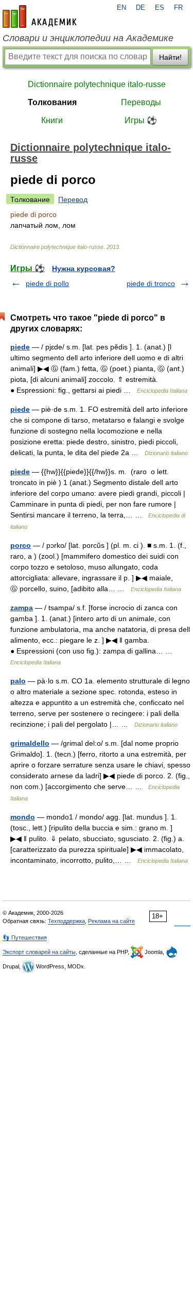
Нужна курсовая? (83, 268)
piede (20, 347)
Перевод (72, 199)
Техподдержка (66, 921)
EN (121, 7)
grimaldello (29, 743)
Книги (52, 120)
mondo (22, 817)
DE (140, 7)
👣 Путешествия (25, 937)
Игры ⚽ (141, 120)
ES (159, 7)
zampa (21, 608)
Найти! (170, 57)
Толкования (52, 102)
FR (178, 7)
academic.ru (40, 16)
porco (20, 545)
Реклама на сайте (111, 921)
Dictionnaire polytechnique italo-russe (97, 84)
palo (18, 681)
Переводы (141, 102)
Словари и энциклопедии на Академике (88, 38)
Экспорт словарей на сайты (39, 952)
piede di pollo (47, 283)
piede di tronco (151, 283)
